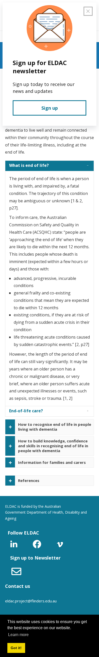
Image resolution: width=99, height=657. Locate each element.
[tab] (49, 165)
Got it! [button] (16, 648)
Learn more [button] (18, 635)
